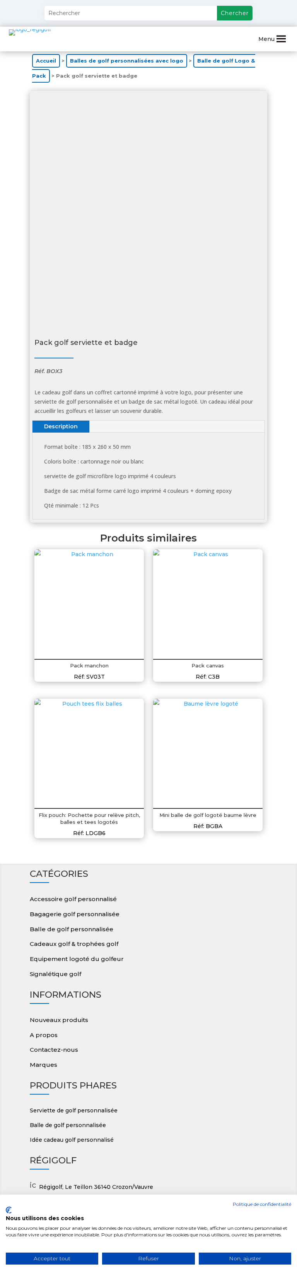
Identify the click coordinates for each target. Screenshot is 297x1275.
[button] (266, 39)
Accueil (46, 61)
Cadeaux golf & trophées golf (74, 943)
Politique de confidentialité (262, 1204)
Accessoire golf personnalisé (73, 899)
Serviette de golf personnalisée (74, 1110)
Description (61, 426)
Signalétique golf (55, 974)
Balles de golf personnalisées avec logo (126, 61)
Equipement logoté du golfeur (77, 959)
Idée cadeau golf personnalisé (72, 1139)
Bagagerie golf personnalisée (74, 914)
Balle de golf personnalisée (71, 929)
